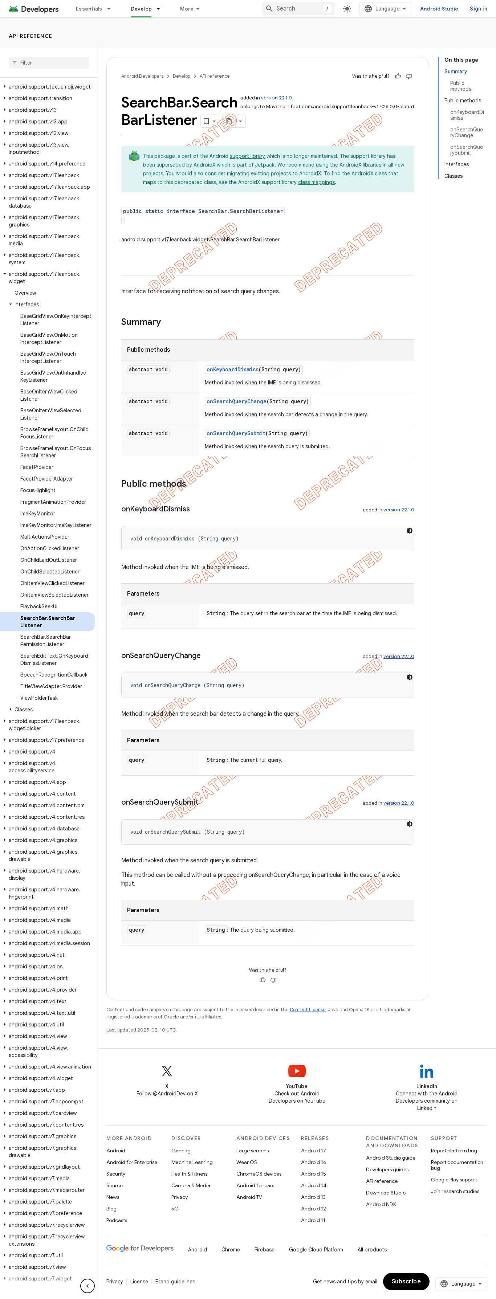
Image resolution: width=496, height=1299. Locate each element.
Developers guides (387, 1169)
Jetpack (265, 165)
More (187, 8)
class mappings (316, 182)
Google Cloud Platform (316, 1249)
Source (114, 1185)
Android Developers (142, 76)
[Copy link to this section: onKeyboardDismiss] (197, 509)
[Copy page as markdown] (229, 121)
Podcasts (116, 1220)
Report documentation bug (457, 1165)
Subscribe (406, 1281)
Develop (141, 8)
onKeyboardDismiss (233, 369)
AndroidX (204, 165)
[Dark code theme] (409, 530)
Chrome (230, 1249)
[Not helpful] (408, 76)
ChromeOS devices (258, 1174)
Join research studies (455, 1191)
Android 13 (313, 1197)
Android (115, 1150)
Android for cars (255, 1185)
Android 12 (313, 1208)
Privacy (179, 1197)
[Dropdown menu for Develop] (161, 8)
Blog (111, 1208)
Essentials (89, 8)
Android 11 (313, 1220)
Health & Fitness (189, 1174)
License (139, 1281)
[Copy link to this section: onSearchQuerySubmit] (205, 802)
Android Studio (439, 8)
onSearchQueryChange (237, 401)
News (112, 1197)
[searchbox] (49, 63)
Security (115, 1174)
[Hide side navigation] (87, 1286)
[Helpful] (398, 76)
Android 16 (313, 1162)
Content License (308, 1009)
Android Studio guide (390, 1158)
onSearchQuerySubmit (236, 433)
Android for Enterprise (131, 1162)
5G (175, 1208)
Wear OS (246, 1162)
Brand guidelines (175, 1281)
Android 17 (313, 1150)
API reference (31, 36)
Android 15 (313, 1174)
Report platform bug (454, 1150)
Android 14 (313, 1185)
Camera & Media (190, 1185)
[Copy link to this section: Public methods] (193, 484)
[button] (47, 87)
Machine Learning (192, 1162)
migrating (238, 173)
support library (247, 156)
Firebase (265, 1249)
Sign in (478, 8)
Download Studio (386, 1192)
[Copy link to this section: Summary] (168, 322)
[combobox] (298, 8)
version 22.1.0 (276, 98)
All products (372, 1249)
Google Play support (454, 1179)
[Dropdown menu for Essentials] (112, 8)
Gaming (181, 1150)
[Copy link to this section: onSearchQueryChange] (208, 656)
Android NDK (381, 1204)
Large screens (252, 1150)
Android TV (249, 1197)
